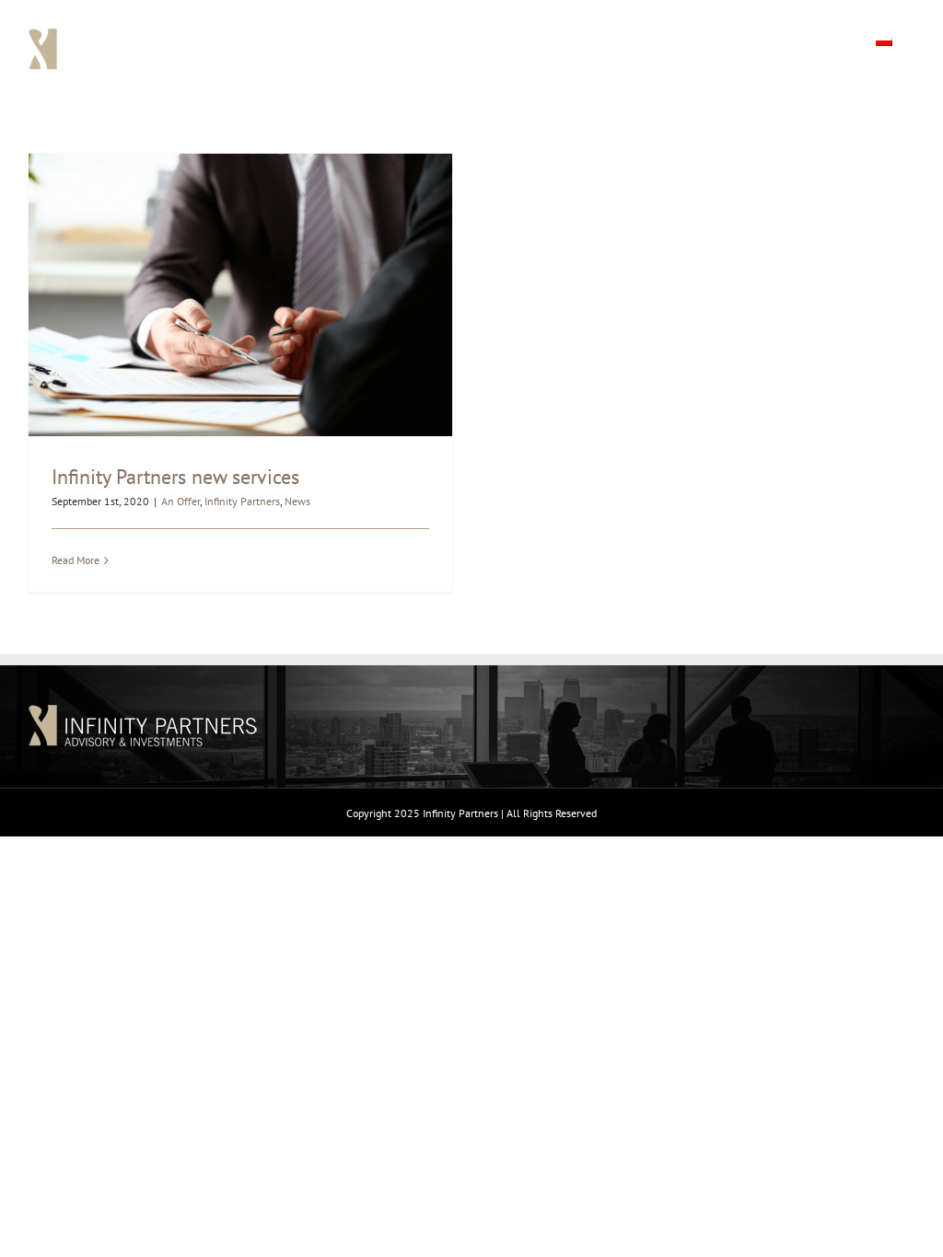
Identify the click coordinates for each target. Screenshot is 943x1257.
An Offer (180, 501)
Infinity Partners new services (175, 477)
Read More (75, 560)
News (297, 501)
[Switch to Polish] (884, 38)
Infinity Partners (242, 501)
